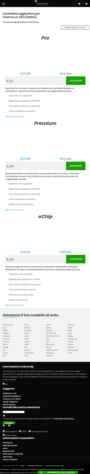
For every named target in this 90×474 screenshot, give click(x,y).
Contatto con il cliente (12, 399)
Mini (48, 342)
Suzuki (70, 344)
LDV (26, 356)
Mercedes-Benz (52, 336)
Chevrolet (7, 336)
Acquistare (76, 81)
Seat (69, 333)
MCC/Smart (51, 333)
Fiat (4, 356)
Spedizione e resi (9, 393)
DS (4, 350)
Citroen (6, 342)
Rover (70, 328)
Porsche (49, 356)
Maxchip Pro (8, 443)
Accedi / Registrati (10, 402)
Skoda (70, 336)
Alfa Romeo (8, 325)
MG (47, 339)
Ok (41, 473)
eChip (5, 353)
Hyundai (27, 330)
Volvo (70, 353)
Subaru (70, 342)
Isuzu (26, 336)
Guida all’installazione (12, 396)
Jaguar (27, 342)
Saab (70, 330)
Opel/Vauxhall (52, 350)
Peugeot (49, 353)
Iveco (26, 339)
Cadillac (6, 333)
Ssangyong (72, 339)
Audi (5, 328)
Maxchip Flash (8, 451)
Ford (26, 325)
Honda (27, 328)
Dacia (5, 344)
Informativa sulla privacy (64, 419)
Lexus (48, 325)
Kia (25, 347)
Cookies (22, 465)
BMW (5, 330)
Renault (71, 325)
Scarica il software (10, 459)
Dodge (5, 347)
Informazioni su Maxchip (13, 454)
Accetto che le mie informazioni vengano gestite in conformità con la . (39, 419)
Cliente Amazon (9, 404)
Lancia (27, 350)
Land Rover (29, 353)
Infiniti (27, 333)
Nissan (48, 347)
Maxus (48, 328)
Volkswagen (73, 350)
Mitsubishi (50, 344)
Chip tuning (7, 457)
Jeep (26, 344)
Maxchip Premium (10, 445)
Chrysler (6, 339)
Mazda (49, 330)
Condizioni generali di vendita (54, 465)
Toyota (70, 347)
